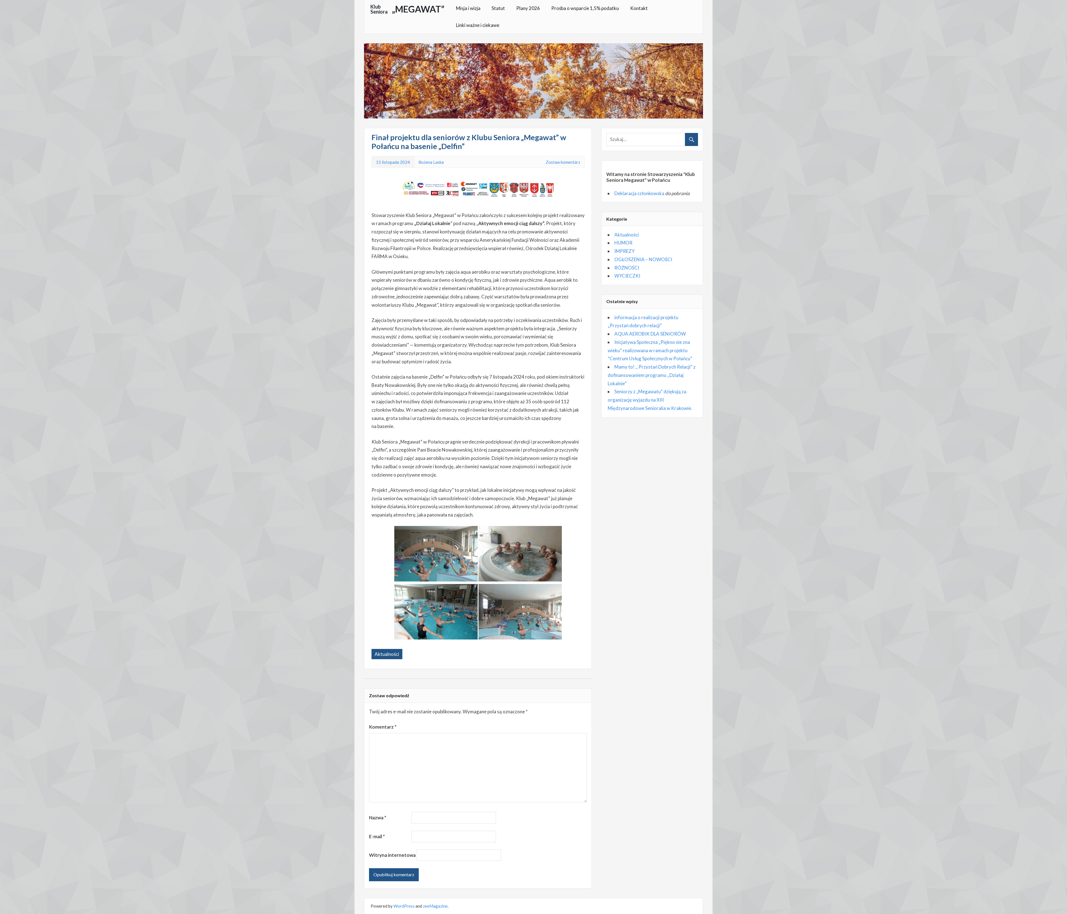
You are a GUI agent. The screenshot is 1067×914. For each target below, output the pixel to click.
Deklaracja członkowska (639, 193)
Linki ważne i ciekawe (477, 25)
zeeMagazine (435, 905)
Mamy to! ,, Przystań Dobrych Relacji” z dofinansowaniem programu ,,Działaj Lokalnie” (651, 375)
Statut (498, 8)
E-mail (377, 836)
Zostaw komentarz (563, 162)
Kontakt (639, 8)
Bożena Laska (431, 162)
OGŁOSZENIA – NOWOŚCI (643, 259)
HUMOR (623, 243)
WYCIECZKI (627, 276)
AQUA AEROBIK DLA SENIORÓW (650, 334)
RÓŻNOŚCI (626, 268)
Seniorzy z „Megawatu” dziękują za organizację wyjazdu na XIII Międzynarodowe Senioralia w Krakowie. (650, 400)
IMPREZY (624, 251)
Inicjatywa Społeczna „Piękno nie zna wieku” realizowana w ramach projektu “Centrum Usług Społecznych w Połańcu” (650, 350)
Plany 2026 (528, 8)
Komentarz (383, 727)
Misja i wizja (468, 8)
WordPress (404, 905)
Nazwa (377, 817)
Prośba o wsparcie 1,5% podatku (585, 8)
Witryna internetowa (392, 855)
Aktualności (387, 654)
